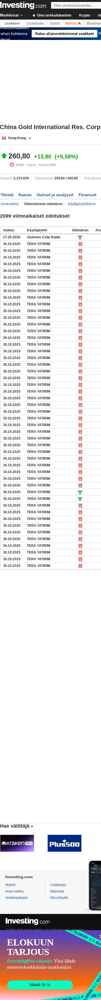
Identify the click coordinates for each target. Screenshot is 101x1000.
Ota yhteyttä (59, 898)
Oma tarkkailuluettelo (53, 15)
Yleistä (7, 195)
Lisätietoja (58, 885)
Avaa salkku (14, 891)
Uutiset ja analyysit (55, 195)
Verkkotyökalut (16, 898)
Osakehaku (35, 23)
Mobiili (10, 885)
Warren (71, 23)
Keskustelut (10, 204)
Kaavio (25, 195)
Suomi (55, 23)
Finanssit (88, 195)
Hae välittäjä (14, 826)
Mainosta (57, 891)
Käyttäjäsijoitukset (81, 204)
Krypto (84, 15)
